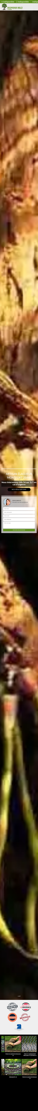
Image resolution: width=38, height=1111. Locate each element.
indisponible (8, 2)
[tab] (19, 555)
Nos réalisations (19, 489)
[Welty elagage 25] (12, 6)
